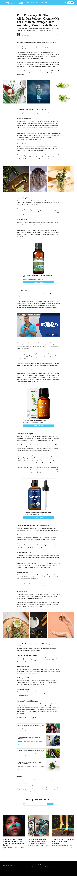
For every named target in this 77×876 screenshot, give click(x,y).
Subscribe (70, 2)
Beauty (18, 12)
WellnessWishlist (6, 865)
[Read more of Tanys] (18, 34)
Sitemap (51, 866)
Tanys (22, 33)
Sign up (27, 866)
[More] (49, 3)
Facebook (44, 2)
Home (28, 2)
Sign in (64, 2)
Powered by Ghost (70, 865)
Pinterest (42, 866)
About (32, 2)
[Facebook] (40, 864)
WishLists (38, 2)
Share (58, 34)
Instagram (37, 866)
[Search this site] (60, 3)
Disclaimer (47, 866)
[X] (38, 864)
